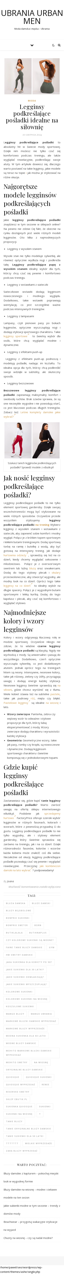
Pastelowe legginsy (16, 703)
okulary (56, 572)
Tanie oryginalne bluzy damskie (28, 1128)
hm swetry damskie (19, 954)
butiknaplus (38, 932)
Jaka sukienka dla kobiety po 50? (29, 962)
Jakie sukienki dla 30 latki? (25, 969)
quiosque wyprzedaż (20, 1084)
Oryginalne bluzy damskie (24, 1069)
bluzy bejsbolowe (18, 910)
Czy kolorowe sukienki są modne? (30, 940)
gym (52, 947)
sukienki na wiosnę (19, 1114)
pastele (55, 694)
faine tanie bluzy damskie (24, 947)
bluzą (32, 568)
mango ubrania (41, 1013)
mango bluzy (15, 1013)
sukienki (45, 1106)
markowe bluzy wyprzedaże (25, 1028)
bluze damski (41, 903)
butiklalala (14, 932)
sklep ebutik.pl (17, 1099)
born (37, 925)
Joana (10, 881)
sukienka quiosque (19, 1106)
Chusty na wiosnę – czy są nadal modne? (28, 1238)
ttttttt (12, 1143)
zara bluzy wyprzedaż (22, 1150)
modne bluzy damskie (21, 1043)
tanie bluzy (14, 1121)
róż (33, 698)
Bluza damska (15, 903)
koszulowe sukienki (20, 1006)
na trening (42, 524)
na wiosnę (52, 703)
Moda (32, 100)
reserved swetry (18, 1091)
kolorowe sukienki (19, 991)
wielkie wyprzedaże (38, 1143)
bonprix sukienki (18, 918)
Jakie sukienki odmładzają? (25, 977)
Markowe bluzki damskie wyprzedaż (31, 1021)
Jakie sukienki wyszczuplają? (26, 984)
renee (45, 1084)
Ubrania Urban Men (32, 17)
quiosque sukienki (39, 1077)
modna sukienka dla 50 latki (26, 1035)
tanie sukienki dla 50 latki (25, 1136)
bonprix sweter (17, 925)
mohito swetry (17, 1062)
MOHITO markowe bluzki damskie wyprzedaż (29, 1052)
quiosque (12, 1077)
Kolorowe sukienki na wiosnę (26, 999)
